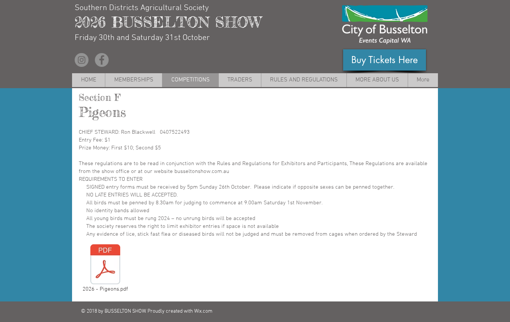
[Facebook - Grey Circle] (102, 60)
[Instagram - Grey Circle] (81, 60)
